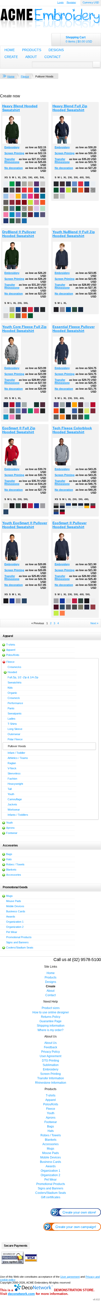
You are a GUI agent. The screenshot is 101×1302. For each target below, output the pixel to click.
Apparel (10, 649)
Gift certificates (50, 1197)
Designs (56, 50)
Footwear (11, 832)
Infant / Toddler (16, 752)
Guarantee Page (50, 1021)
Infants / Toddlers (18, 814)
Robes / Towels (15, 864)
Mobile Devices (15, 906)
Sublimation (51, 1065)
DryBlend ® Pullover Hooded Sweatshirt (19, 234)
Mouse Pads (13, 901)
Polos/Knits (12, 654)
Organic (12, 692)
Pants (11, 708)
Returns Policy (50, 1017)
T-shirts (10, 644)
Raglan (12, 763)
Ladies (11, 718)
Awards (10, 916)
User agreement (70, 1276)
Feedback (50, 1047)
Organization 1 (15, 921)
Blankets (11, 869)
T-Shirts (12, 723)
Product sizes (51, 1008)
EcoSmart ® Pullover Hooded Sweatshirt (69, 525)
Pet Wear (11, 932)
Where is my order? (50, 1030)
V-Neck (12, 768)
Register (71, 2)
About (31, 57)
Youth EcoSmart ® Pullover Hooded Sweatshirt (24, 525)
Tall (10, 788)
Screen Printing (14, 153)
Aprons (10, 827)
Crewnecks (14, 667)
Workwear (14, 809)
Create (11, 57)
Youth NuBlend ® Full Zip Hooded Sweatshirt (73, 234)
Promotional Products (19, 937)
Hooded (12, 672)
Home (9, 50)
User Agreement (50, 1056)
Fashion (12, 778)
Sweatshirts (15, 682)
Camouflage (15, 799)
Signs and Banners (17, 942)
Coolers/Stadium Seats (19, 947)
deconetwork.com (21, 1294)
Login (60, 2)
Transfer (9, 159)
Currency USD (91, 2)
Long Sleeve (15, 728)
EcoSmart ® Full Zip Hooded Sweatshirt (18, 430)
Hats (9, 859)
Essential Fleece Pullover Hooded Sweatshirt (73, 329)
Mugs (9, 895)
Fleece (25, 76)
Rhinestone (11, 162)
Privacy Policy (50, 1051)
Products (31, 50)
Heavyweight (15, 783)
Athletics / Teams (18, 757)
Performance (15, 703)
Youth (11, 794)
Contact (52, 57)
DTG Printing (50, 1060)
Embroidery (11, 147)
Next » (94, 623)
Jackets (12, 804)
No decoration (13, 167)
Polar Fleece (15, 739)
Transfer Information (50, 1078)
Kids (10, 687)
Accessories (13, 874)
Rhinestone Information (50, 1082)
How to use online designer (50, 1012)
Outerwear (14, 734)
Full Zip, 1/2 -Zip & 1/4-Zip (23, 677)
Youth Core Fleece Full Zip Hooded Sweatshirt (24, 329)
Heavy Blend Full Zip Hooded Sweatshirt (69, 108)
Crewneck (14, 697)
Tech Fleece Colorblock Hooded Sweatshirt (72, 430)
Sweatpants (15, 713)
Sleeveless (14, 773)
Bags (9, 854)
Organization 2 (15, 926)
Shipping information (50, 1025)
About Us (50, 1043)
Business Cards (15, 911)
